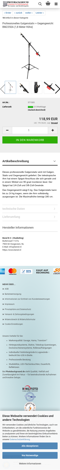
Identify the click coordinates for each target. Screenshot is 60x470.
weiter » (29, 13)
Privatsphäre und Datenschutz (18, 309)
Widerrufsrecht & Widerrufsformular (20, 319)
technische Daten (13, 208)
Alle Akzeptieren (30, 446)
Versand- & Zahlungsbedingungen (19, 314)
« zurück (18, 13)
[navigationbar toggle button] (56, 4)
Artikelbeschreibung (15, 161)
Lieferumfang (11, 216)
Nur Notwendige (30, 455)
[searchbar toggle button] (40, 4)
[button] (7, 130)
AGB (6, 289)
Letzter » (40, 13)
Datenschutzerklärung (20, 439)
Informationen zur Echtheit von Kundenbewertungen (27, 299)
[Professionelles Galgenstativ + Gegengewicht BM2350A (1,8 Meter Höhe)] (30, 56)
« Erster (7, 13)
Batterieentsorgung (13, 294)
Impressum (10, 304)
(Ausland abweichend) (36, 110)
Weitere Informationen (30, 463)
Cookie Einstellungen (14, 324)
